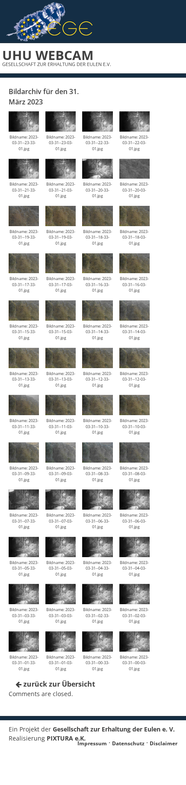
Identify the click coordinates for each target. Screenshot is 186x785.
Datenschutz (128, 743)
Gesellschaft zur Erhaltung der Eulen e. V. (114, 729)
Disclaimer (163, 743)
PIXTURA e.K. (66, 738)
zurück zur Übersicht (58, 684)
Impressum (92, 743)
